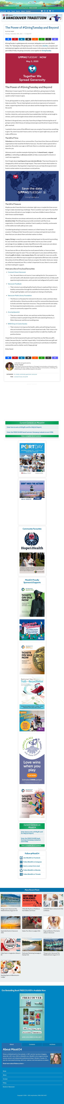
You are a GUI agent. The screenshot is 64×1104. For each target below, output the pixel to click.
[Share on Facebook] (8, 39)
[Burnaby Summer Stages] (32, 720)
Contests (32, 1044)
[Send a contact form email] (53, 11)
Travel (13, 11)
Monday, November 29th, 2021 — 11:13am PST (18, 34)
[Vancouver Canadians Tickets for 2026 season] (32, 17)
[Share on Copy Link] (48, 39)
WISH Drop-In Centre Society (17, 324)
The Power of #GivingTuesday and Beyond (32, 27)
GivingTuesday (46, 50)
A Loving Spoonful (14, 312)
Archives (52, 1044)
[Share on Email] (28, 39)
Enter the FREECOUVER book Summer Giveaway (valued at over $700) (30, 432)
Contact (28, 11)
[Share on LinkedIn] (22, 39)
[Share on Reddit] (35, 39)
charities (45, 46)
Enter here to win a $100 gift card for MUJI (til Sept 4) (24, 427)
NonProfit (3, 11)
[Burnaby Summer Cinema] (32, 629)
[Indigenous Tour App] (32, 563)
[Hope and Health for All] (32, 541)
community (23, 374)
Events (18, 11)
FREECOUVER (33, 8)
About (23, 11)
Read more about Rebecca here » (13, 1063)
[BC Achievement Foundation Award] (32, 601)
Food (8, 11)
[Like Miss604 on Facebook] (50, 11)
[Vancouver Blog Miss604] (32, 2)
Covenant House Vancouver (17, 272)
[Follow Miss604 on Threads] (47, 11)
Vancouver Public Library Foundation (20, 295)
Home (4, 1071)
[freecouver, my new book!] (32, 1040)
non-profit (25, 376)
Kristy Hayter (18, 365)
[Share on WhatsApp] (42, 39)
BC (14, 374)
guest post (28, 374)
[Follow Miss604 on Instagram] (45, 11)
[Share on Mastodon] (55, 39)
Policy (4, 1083)
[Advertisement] (32, 401)
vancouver (34, 374)
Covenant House (18, 376)
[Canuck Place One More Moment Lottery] (32, 759)
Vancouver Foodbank (14, 284)
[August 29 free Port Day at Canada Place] (32, 458)
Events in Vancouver (9, 1086)
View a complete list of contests (31, 436)
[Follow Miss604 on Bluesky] (42, 11)
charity (17, 374)
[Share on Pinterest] (15, 39)
